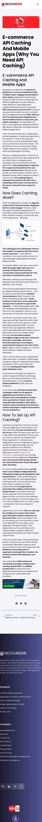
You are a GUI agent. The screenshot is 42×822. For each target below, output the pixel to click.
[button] (37, 4)
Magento (24, 452)
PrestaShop (7, 455)
